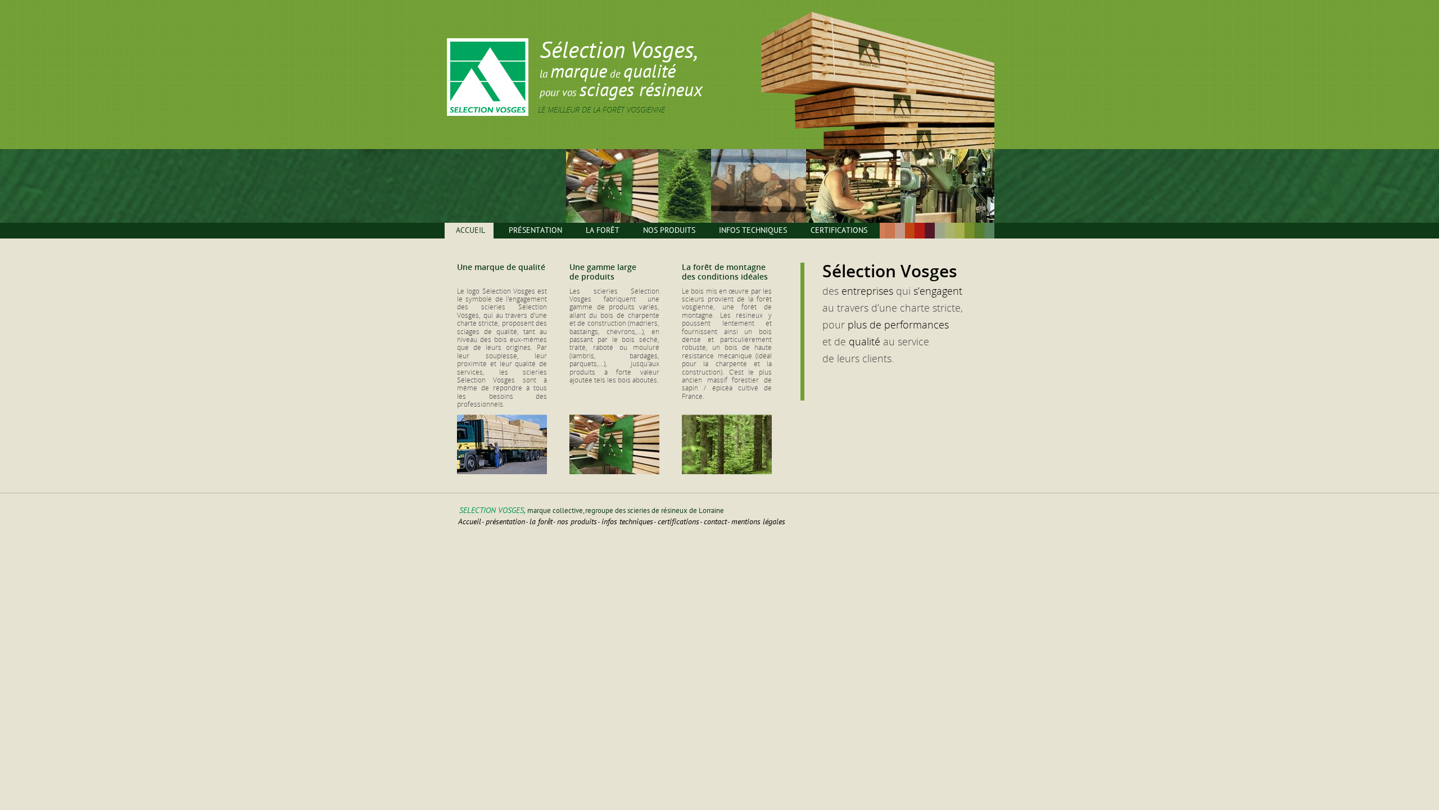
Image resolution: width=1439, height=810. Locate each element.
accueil (469, 521)
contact (715, 521)
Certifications (839, 230)
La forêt (602, 230)
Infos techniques (753, 230)
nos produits (577, 521)
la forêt (541, 521)
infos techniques (627, 521)
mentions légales (758, 521)
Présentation (535, 230)
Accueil (470, 230)
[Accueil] (487, 113)
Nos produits (669, 230)
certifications (678, 521)
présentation (505, 521)
